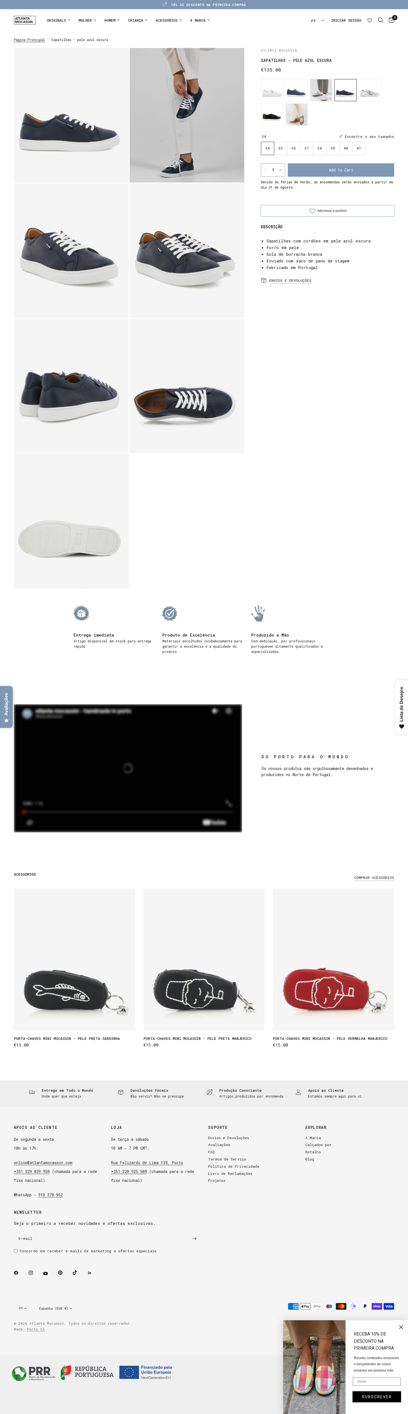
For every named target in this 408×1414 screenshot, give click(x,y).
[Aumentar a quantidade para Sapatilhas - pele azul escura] (280, 170)
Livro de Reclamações (230, 1173)
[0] (390, 20)
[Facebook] (20, 1273)
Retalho (313, 1151)
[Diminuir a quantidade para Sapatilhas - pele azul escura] (265, 170)
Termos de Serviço (227, 1159)
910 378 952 (50, 1194)
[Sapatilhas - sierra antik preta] (272, 114)
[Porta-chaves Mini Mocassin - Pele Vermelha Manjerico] (333, 959)
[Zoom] (117, 59)
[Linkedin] (93, 1273)
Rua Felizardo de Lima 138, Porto (147, 1162)
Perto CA (36, 1329)
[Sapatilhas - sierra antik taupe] (297, 114)
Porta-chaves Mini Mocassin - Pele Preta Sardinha (67, 1038)
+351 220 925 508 (129, 1171)
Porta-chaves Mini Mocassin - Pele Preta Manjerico (197, 1038)
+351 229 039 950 (32, 1171)
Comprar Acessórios (374, 877)
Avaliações (219, 1144)
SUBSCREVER (377, 1397)
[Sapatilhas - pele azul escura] (345, 90)
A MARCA (198, 20)
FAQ (211, 1151)
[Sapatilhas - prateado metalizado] (370, 90)
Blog (309, 1159)
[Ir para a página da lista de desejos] (369, 20)
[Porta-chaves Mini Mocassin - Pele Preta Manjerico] (204, 959)
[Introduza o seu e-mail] (194, 1238)
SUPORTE (218, 1127)
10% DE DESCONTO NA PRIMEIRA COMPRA (208, 4)
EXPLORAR (315, 1127)
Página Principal (29, 39)
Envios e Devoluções (228, 1137)
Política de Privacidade (233, 1166)
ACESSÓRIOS (167, 20)
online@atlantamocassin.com (43, 1162)
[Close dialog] (401, 1327)
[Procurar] (380, 20)
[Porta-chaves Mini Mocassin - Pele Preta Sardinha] (74, 959)
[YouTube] (49, 1273)
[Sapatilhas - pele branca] (272, 90)
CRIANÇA (135, 20)
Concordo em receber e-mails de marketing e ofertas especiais (88, 1250)
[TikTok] (79, 1272)
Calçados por (318, 1144)
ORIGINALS (56, 20)
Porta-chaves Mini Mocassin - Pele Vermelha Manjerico (330, 1038)
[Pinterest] (64, 1273)
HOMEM (109, 20)
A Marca (313, 1137)
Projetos (216, 1180)
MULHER (85, 20)
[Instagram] (35, 1273)
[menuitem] (58, 20)
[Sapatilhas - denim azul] (297, 90)
